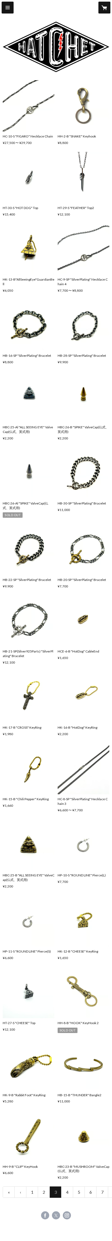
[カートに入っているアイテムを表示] (104, 8)
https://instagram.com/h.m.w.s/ (67, 1215)
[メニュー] (8, 8)
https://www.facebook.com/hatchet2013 (45, 1215)
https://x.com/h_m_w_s (56, 1215)
